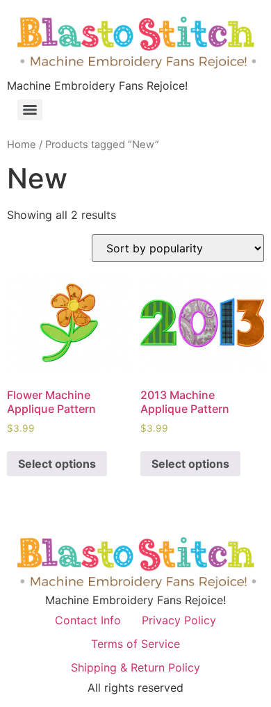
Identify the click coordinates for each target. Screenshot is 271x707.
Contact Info (88, 620)
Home (21, 144)
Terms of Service (135, 644)
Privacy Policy (179, 620)
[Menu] (29, 109)
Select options (57, 464)
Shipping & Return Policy (135, 667)
